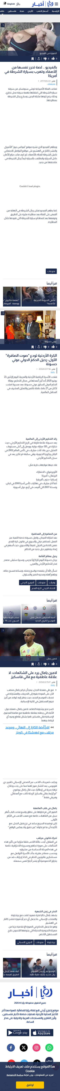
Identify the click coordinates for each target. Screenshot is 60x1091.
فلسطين (12, 11)
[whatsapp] (49, 1048)
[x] (24, 1048)
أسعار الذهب (42, 11)
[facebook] (11, 1048)
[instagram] (36, 1048)
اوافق (30, 1085)
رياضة (53, 372)
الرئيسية (55, 11)
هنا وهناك (51, 84)
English (11, 4)
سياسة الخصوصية (15, 1075)
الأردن (30, 11)
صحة (22, 11)
